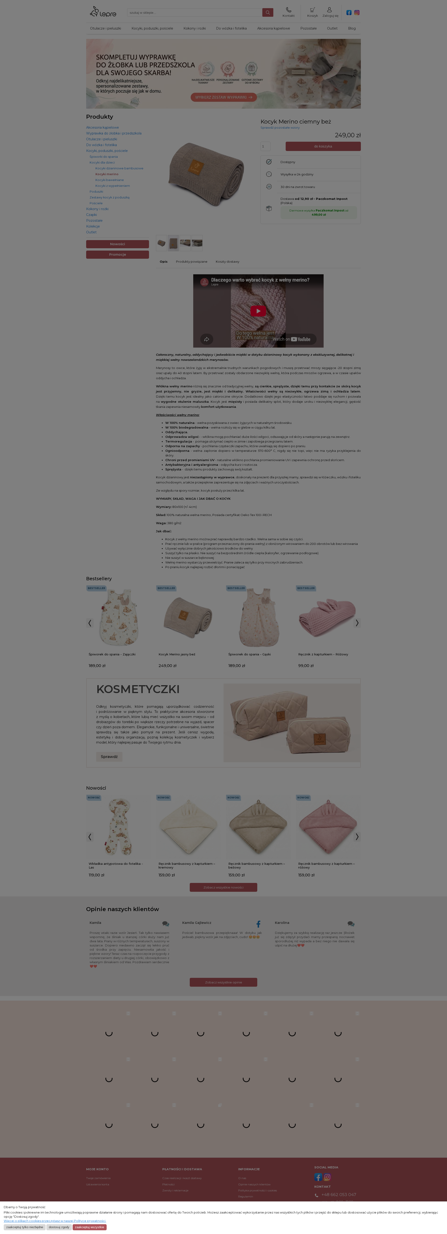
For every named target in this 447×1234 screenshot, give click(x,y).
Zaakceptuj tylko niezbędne (24, 1227)
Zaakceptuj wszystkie (89, 1227)
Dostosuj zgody (59, 1227)
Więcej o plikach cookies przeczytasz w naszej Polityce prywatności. (55, 1221)
